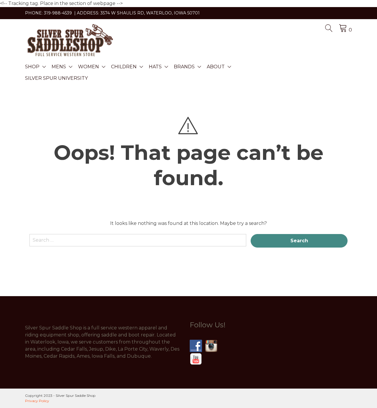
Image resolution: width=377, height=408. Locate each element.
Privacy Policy (37, 401)
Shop (32, 66)
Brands (184, 66)
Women (88, 66)
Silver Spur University (56, 78)
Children (124, 66)
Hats (155, 66)
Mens (59, 66)
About (216, 66)
